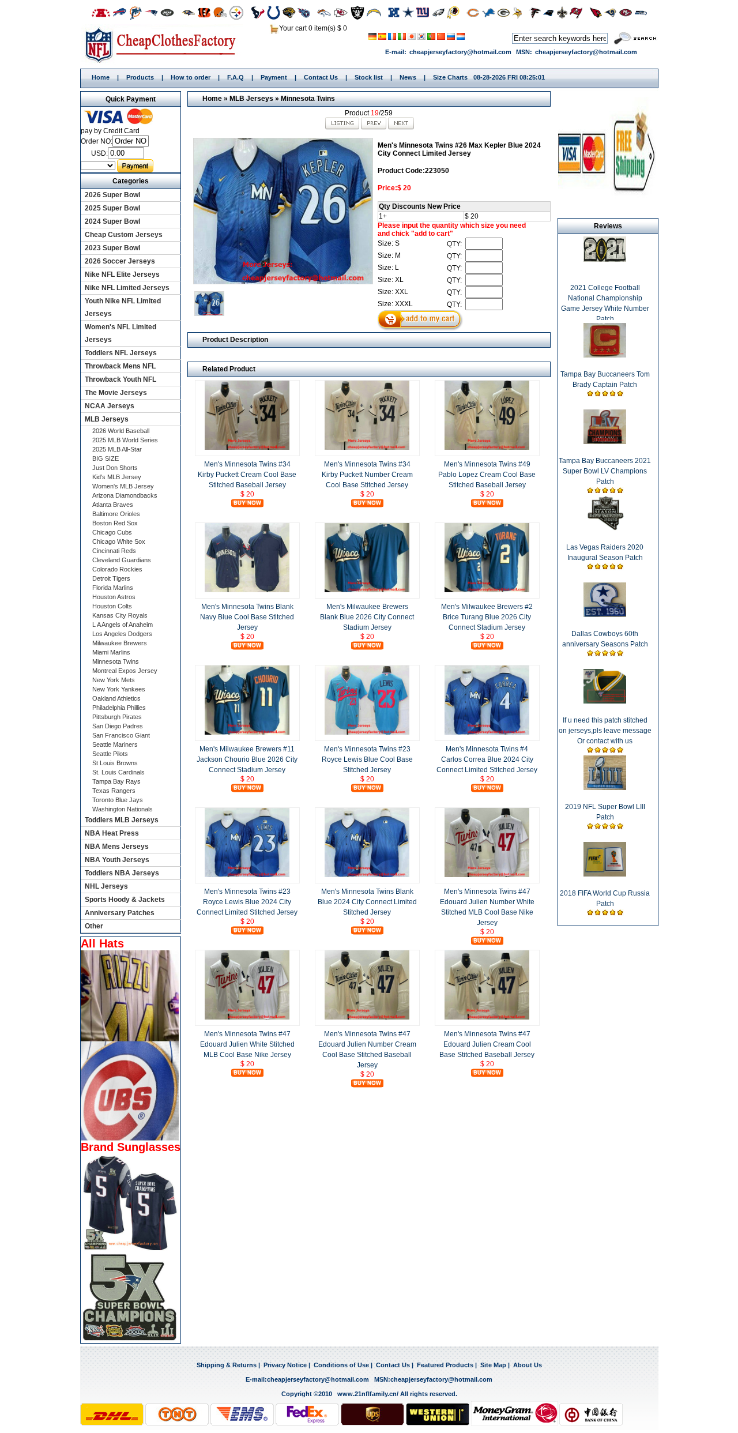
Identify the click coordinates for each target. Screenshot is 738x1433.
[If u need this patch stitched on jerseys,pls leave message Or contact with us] (604, 701)
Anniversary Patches (120, 913)
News (408, 77)
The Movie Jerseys (116, 393)
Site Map (493, 1364)
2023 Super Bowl (112, 248)
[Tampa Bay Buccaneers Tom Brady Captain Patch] (604, 355)
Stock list (369, 77)
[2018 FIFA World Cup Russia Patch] (604, 874)
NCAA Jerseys (109, 406)
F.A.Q (235, 77)
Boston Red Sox (115, 523)
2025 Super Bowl (112, 208)
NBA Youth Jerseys (117, 860)
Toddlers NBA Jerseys (122, 873)
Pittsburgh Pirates (117, 716)
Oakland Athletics (116, 698)
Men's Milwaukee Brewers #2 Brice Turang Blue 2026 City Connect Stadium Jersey (487, 617)
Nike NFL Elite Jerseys (122, 274)
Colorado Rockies (117, 569)
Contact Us (321, 77)
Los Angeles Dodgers (122, 633)
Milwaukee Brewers (119, 643)
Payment (274, 77)
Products (140, 77)
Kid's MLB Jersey (116, 476)
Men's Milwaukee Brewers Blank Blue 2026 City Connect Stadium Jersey (367, 617)
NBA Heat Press (112, 833)
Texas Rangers (113, 790)
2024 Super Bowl (112, 221)
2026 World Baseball (120, 430)
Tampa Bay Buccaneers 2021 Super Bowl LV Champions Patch (605, 471)
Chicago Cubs (112, 532)
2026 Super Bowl (112, 195)
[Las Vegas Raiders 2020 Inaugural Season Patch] (604, 528)
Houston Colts (112, 606)
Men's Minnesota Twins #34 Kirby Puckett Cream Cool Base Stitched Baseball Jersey (247, 474)
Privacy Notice (285, 1364)
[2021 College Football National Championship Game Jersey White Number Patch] (605, 259)
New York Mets (113, 679)
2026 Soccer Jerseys (120, 261)
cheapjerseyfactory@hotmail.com (460, 51)
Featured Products (445, 1364)
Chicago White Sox (118, 541)
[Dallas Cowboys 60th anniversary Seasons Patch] (604, 615)
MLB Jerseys (251, 99)
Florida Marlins (112, 587)
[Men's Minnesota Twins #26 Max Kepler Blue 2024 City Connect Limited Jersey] (282, 211)
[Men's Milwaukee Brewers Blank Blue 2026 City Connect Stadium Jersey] (367, 590)
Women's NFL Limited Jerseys (120, 333)
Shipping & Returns (227, 1364)
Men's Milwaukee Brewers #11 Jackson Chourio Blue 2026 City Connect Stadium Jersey (247, 759)
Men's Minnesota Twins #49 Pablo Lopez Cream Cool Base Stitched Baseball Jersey (487, 474)
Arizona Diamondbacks (124, 495)
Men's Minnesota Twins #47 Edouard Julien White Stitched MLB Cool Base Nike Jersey (247, 1044)
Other (94, 926)
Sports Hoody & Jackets (125, 900)
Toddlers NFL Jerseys (121, 353)
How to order (190, 77)
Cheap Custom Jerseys (124, 235)
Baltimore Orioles (116, 513)
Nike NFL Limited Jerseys (127, 288)
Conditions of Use (341, 1364)
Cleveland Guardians (121, 559)
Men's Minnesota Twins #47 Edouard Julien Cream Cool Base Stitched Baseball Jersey (486, 1044)
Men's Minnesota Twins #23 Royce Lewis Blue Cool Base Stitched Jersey (367, 759)
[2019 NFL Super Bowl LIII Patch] (604, 788)
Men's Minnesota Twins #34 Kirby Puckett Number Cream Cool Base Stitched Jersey (367, 474)
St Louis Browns (115, 762)
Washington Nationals (122, 809)
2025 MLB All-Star (117, 449)
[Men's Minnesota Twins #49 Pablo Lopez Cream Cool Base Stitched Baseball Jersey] (487, 447)
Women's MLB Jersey (123, 486)
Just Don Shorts (115, 467)
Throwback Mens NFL (120, 366)
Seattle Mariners (115, 744)
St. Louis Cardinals (118, 772)
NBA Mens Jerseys (117, 847)
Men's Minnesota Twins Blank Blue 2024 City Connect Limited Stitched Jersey (367, 901)
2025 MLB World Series (125, 440)
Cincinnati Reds (114, 550)
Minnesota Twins (308, 99)
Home (164, 44)
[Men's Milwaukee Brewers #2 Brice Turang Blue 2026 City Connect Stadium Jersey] (487, 590)
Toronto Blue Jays (117, 799)
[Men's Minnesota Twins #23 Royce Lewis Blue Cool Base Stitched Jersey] (367, 732)
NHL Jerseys (106, 886)
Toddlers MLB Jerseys (122, 820)
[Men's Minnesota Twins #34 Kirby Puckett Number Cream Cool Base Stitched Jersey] (367, 447)
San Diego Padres (117, 726)
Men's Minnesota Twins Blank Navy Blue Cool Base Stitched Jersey (247, 617)
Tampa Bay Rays (116, 781)
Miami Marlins (111, 652)
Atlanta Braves (112, 504)
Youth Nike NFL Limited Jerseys (123, 307)
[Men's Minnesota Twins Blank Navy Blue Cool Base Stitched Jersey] (247, 590)
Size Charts (450, 77)
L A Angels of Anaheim (122, 624)
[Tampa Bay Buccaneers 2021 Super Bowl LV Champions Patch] (604, 442)
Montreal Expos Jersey (124, 670)
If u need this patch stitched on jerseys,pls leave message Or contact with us (605, 730)
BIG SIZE (105, 458)
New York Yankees (118, 689)
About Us (527, 1364)
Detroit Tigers (111, 578)
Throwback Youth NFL (120, 379)
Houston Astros (113, 596)
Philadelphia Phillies (119, 707)
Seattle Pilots (110, 753)
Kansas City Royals (120, 615)
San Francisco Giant (121, 735)
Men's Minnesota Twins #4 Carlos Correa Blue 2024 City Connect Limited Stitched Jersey (486, 759)
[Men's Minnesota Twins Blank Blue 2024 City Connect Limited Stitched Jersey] (367, 875)
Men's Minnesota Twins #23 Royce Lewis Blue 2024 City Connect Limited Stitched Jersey (247, 901)
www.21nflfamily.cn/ (367, 1393)
